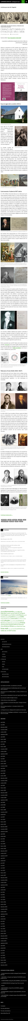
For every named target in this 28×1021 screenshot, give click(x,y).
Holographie (3, 618)
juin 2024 (3, 744)
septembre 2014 (4, 943)
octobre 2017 (3, 853)
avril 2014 (3, 955)
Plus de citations (5, 572)
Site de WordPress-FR (5, 1013)
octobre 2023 (3, 751)
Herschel (15, 519)
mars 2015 (3, 928)
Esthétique (7, 616)
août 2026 (3, 722)
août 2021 (3, 785)
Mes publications (6, 646)
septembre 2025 (4, 734)
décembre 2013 (4, 965)
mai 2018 (3, 841)
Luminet (19, 620)
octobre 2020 (3, 797)
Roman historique (19, 624)
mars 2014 (3, 957)
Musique (9, 26)
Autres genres (5, 669)
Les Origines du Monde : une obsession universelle (11, 685)
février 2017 (3, 872)
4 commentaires (14, 34)
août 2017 (3, 858)
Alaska (3, 611)
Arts (2, 649)
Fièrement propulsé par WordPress (7, 1019)
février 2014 (3, 960)
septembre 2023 (4, 753)
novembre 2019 (4, 812)
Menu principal (26, 1)
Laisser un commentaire (18, 568)
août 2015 (3, 916)
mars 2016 (3, 899)
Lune (22, 620)
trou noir (4, 628)
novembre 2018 (4, 829)
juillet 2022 (3, 770)
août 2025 (3, 736)
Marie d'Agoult (5, 521)
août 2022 (3, 768)
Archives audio (5, 676)
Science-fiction (9, 626)
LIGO (14, 620)
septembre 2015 (4, 914)
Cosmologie (4, 615)
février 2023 (3, 761)
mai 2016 (3, 894)
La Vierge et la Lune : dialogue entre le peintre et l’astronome (13, 709)
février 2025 (3, 739)
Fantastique (17, 616)
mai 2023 (3, 758)
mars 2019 (3, 819)
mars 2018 (3, 843)
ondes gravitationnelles (15, 622)
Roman (3, 661)
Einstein (3, 616)
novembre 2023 (4, 749)
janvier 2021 (3, 790)
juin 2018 (3, 838)
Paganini (11, 521)
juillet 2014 (3, 948)
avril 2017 (3, 867)
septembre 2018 (4, 831)
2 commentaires (18, 556)
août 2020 (3, 802)
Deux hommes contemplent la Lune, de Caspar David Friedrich (14, 695)
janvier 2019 (3, 824)
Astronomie (3, 25)
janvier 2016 (3, 904)
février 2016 (3, 901)
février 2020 (3, 809)
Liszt (25, 519)
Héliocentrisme (8, 618)
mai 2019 (3, 817)
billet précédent (17, 347)
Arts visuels (4, 651)
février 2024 (3, 746)
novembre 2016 (4, 880)
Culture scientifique (16, 615)
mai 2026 (3, 724)
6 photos (9, 595)
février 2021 (3, 787)
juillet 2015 (3, 918)
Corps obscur (4, 568)
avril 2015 (3, 926)
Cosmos (9, 615)
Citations (6, 530)
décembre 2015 (4, 906)
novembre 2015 (4, 909)
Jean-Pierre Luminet (22, 618)
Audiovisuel (3, 671)
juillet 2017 (3, 860)
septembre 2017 (4, 855)
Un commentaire (21, 541)
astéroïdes (16, 611)
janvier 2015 (3, 933)
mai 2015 (3, 923)
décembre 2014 (4, 935)
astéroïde (7, 344)
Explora (3, 985)
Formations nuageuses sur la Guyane (9, 597)
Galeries (6, 577)
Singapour (15, 626)
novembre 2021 (4, 780)
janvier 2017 (3, 875)
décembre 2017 (4, 851)
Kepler (7, 620)
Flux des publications (5, 1008)
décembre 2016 (4, 877)
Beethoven (4, 519)
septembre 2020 (4, 800)
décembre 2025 (4, 727)
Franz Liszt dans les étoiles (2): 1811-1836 (13, 30)
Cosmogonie (22, 613)
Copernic (16, 613)
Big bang (20, 611)
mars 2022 (3, 773)
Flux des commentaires (5, 1010)
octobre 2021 (3, 783)
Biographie (3, 613)
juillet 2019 (3, 814)
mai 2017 (3, 865)
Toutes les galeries (5, 602)
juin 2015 (3, 921)
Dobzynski (24, 615)
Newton (3, 623)
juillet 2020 (3, 804)
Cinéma (3, 654)
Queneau (3, 624)
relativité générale (10, 624)
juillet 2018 (3, 836)
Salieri (21, 521)
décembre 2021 (4, 778)
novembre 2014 (4, 938)
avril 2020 (3, 807)
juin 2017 (3, 863)
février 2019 (3, 821)
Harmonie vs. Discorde (6, 541)
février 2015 (3, 931)
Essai (3, 666)
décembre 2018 (4, 826)
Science (2, 626)
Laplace (20, 519)
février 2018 (3, 846)
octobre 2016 (3, 882)
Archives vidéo (5, 674)
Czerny (9, 519)
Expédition (12, 616)
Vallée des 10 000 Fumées (8, 630)
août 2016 (3, 887)
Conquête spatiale (10, 613)
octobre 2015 (3, 911)
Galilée (22, 617)
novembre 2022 (4, 766)
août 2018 (3, 834)
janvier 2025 (3, 741)
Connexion (3, 1006)
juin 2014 (3, 950)
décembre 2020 (4, 792)
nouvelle (7, 623)
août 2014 (3, 945)
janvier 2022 (3, 775)
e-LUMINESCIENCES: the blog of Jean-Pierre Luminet (12, 983)
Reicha (16, 521)
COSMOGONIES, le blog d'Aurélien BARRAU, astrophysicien (14, 980)
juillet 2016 (3, 889)
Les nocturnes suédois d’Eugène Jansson (9, 697)
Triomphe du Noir (5, 556)
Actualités (4, 641)
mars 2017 (3, 870)
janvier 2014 (3, 962)
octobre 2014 (3, 940)
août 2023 (3, 756)
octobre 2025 (3, 732)
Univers (20, 628)
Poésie (22, 623)
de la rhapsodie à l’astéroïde (14, 37)
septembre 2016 (4, 884)
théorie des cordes (21, 626)
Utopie (23, 628)
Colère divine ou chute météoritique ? (9, 700)
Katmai (3, 620)
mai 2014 (3, 952)
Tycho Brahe (15, 628)
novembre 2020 (4, 795)
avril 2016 (3, 897)
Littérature (19, 25)
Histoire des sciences (11, 25)
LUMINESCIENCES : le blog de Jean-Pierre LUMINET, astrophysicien (11, 1)
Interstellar (14, 618)
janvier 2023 (3, 763)
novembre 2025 (4, 729)
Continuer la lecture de (7, 515)
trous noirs (10, 628)
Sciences (2, 639)
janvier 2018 (3, 848)
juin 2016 (3, 892)
